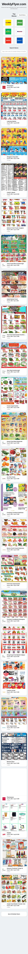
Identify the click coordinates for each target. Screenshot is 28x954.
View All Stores (22, 15)
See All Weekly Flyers (14, 914)
